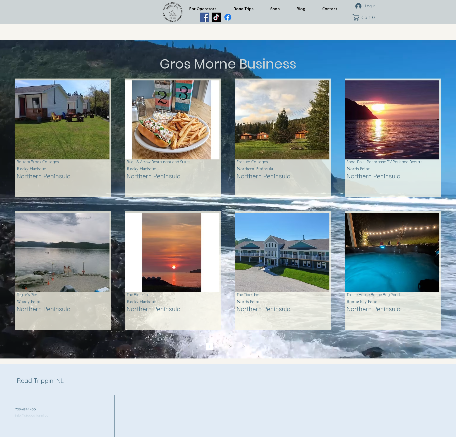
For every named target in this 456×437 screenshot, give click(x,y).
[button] (364, 17)
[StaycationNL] (204, 17)
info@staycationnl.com (33, 415)
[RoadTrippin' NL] (228, 17)
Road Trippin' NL (40, 381)
